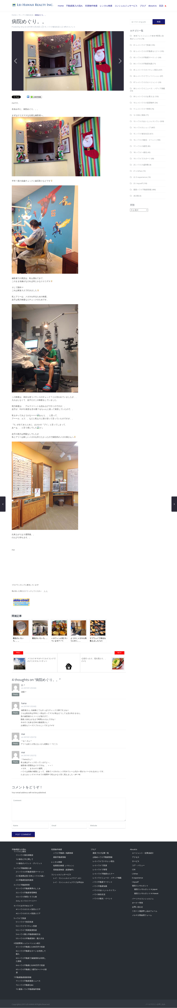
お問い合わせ (137, 907)
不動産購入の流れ (74, 5)
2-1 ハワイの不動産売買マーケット (30, 871)
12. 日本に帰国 (139, 115)
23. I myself (138, 183)
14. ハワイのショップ (142, 127)
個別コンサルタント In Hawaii (146, 893)
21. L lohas (137, 171)
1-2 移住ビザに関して (24, 859)
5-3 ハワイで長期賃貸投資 (26, 930)
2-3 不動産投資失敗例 (24, 880)
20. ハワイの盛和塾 (141, 164)
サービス (135, 861)
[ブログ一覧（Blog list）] (68, 662)
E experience (137, 878)
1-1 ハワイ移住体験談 (24, 855)
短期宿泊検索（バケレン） (64, 865)
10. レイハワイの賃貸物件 (143, 102)
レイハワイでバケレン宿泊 (103, 861)
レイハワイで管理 (100, 869)
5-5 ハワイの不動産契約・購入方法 (30, 938)
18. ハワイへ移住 (140, 152)
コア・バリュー (138, 865)
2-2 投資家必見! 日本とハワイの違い (30, 876)
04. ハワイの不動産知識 (142, 63)
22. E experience (140, 177)
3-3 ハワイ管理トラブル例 (26, 896)
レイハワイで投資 (100, 865)
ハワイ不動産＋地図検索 (63, 853)
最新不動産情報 (59, 857)
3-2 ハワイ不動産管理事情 (26, 892)
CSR (133, 869)
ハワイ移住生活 (99, 894)
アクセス (135, 857)
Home (61, 5)
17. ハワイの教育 (140, 146)
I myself (135, 882)
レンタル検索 (106, 5)
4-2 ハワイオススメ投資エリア (28, 913)
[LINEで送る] (36, 96)
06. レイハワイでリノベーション (146, 76)
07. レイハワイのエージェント (145, 82)
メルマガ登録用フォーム (142, 915)
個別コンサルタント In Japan (146, 889)
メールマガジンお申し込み (155, 1004)
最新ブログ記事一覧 (101, 853)
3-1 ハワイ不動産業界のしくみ (28, 888)
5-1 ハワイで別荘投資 (24, 922)
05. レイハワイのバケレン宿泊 (145, 70)
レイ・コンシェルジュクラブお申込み (68, 882)
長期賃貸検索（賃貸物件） (64, 869)
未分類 (136, 196)
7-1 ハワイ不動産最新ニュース (28, 981)
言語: (161, 5)
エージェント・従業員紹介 (143, 853)
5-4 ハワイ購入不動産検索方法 (28, 934)
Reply (15, 694)
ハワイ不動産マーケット (102, 882)
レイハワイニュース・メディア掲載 (107, 878)
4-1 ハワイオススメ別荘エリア (28, 909)
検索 (159, 21)
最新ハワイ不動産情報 (142, 189)
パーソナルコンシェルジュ (143, 898)
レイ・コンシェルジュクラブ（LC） (67, 878)
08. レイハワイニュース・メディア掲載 (149, 88)
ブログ (143, 5)
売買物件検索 (91, 5)
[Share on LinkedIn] (28, 96)
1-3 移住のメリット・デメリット (29, 863)
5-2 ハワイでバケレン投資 (26, 926)
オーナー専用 (137, 903)
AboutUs (152, 5)
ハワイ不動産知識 (100, 886)
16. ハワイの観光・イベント (144, 140)
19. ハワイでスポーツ (142, 158)
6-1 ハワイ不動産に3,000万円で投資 (30, 947)
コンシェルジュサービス (126, 5)
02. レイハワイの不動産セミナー (146, 51)
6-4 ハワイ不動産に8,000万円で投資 (30, 965)
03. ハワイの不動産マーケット (145, 57)
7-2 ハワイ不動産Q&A (24, 985)
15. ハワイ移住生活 (26, 15)
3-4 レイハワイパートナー (26, 901)
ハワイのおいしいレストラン (104, 890)
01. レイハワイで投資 (142, 45)
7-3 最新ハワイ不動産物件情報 (28, 989)
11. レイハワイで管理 (142, 109)
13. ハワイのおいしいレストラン (146, 121)
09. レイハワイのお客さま (143, 96)
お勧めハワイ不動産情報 (102, 857)
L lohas (135, 873)
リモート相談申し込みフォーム (144, 911)
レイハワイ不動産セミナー (103, 873)
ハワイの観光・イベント (102, 898)
